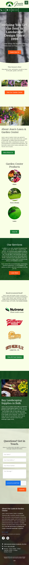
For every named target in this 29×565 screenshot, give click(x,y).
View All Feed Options (14, 357)
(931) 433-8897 (11, 546)
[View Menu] (26, 2)
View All (14, 232)
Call (3, 10)
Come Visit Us (14, 52)
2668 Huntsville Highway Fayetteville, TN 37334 (15, 544)
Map (9, 10)
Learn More (14, 273)
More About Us (8, 152)
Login (14, 560)
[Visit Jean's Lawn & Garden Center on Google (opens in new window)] (7, 538)
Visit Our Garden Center (14, 92)
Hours (16, 10)
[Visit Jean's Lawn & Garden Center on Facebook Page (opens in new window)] (3, 538)
